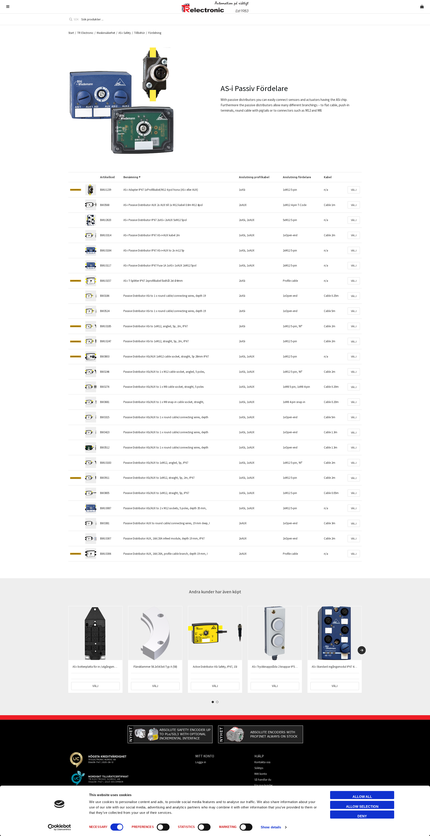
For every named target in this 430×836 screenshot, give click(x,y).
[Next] (362, 650)
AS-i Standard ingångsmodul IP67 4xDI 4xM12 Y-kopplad (345, 667)
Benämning (130, 177)
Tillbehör (139, 33)
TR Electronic (85, 33)
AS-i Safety (124, 33)
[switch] (163, 827)
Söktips (258, 768)
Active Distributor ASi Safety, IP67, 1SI (215, 667)
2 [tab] (217, 702)
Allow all (362, 797)
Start (71, 33)
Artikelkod (107, 177)
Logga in (200, 762)
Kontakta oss (262, 762)
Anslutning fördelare (297, 177)
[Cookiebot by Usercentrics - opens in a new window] (59, 827)
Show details (271, 827)
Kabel (328, 177)
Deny (362, 816)
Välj (354, 189)
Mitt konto (260, 774)
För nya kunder (263, 785)
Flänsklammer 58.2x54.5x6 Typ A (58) (155, 667)
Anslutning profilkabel (254, 177)
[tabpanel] (95, 649)
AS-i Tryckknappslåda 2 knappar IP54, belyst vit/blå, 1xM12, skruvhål (293, 667)
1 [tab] (213, 702)
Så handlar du (262, 780)
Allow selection (362, 806)
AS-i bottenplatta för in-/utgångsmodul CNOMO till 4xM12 (107, 667)
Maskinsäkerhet (106, 33)
